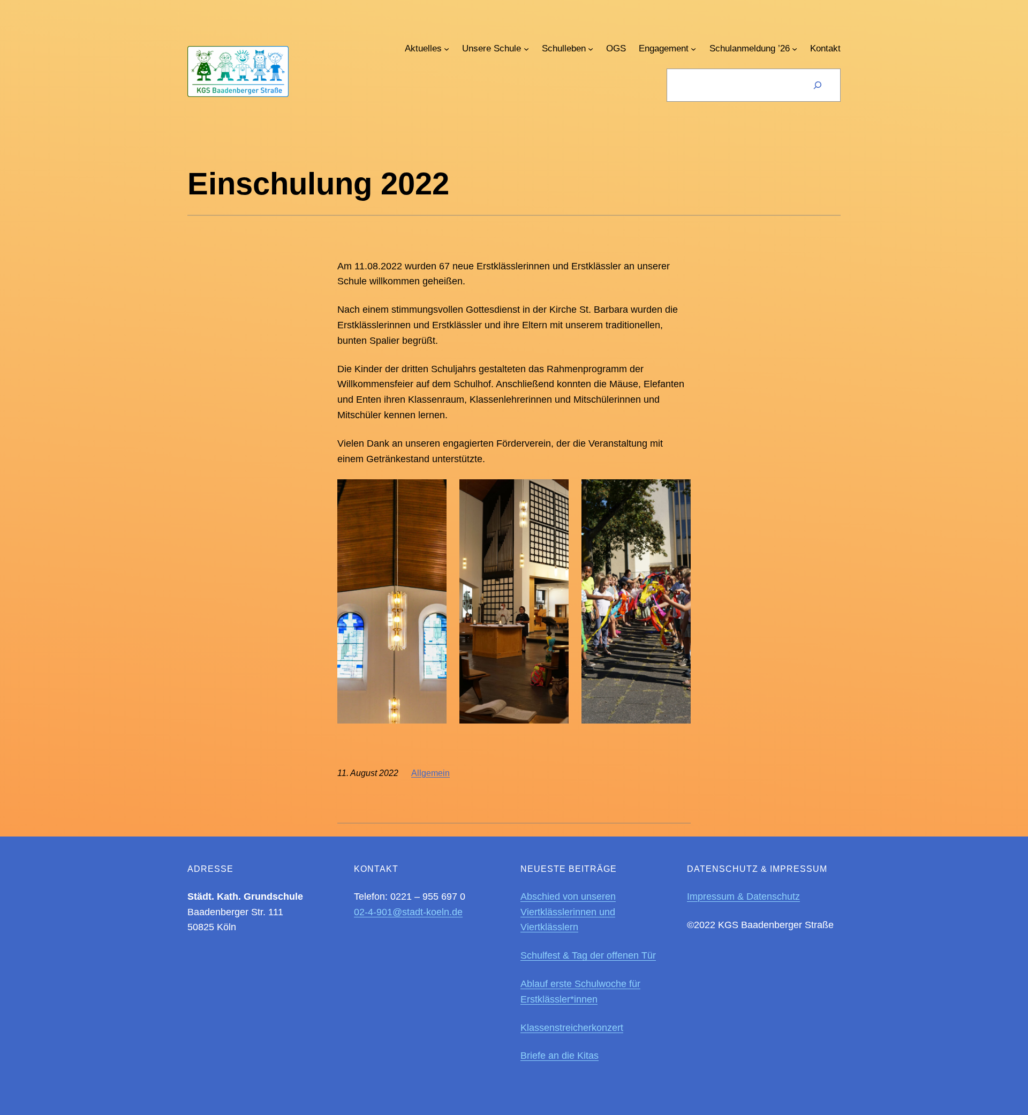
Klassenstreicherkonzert (571, 1027)
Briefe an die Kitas (559, 1055)
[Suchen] (817, 85)
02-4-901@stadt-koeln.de (408, 912)
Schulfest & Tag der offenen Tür (588, 955)
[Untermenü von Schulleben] (590, 48)
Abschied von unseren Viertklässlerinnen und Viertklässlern (568, 912)
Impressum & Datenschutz (743, 896)
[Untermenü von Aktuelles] (446, 48)
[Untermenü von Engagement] (693, 48)
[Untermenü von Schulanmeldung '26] (794, 48)
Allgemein (430, 773)
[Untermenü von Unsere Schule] (526, 48)
